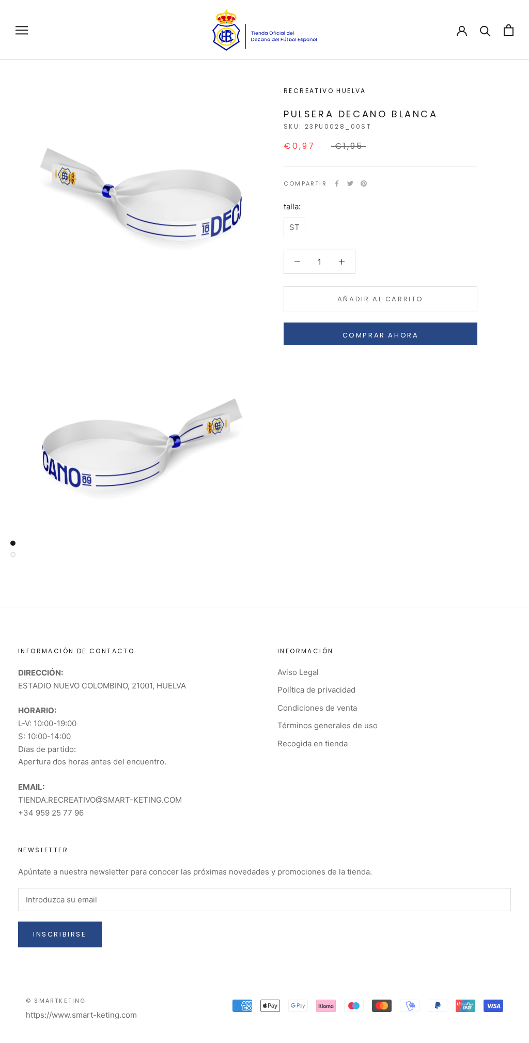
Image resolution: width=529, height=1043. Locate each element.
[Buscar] (485, 30)
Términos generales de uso (327, 725)
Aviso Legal (298, 672)
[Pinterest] (364, 183)
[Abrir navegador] (21, 29)
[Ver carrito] (509, 30)
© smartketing (56, 1000)
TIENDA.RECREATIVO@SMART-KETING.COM (100, 800)
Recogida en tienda (312, 743)
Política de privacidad (316, 690)
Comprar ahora (381, 335)
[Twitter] (350, 183)
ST (294, 227)
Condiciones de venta (317, 708)
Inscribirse (60, 934)
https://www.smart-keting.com (81, 1015)
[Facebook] (337, 183)
